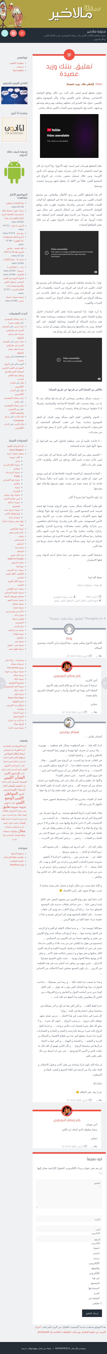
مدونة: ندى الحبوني (15, 570)
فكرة (25, 819)
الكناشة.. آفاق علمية (15, 574)
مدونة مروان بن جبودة (14, 671)
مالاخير (17, 483)
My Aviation (18, 70)
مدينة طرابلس (18, 827)
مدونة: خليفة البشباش (14, 592)
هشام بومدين (69, 732)
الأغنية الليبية (13, 757)
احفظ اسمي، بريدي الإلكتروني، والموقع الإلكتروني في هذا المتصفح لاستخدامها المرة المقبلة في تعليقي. (93, 1276)
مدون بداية (19, 615)
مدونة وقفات (18, 634)
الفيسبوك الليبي (13, 782)
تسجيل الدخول (17, 853)
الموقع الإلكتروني (95, 1241)
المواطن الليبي (66, 600)
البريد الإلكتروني (95, 1233)
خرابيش (20, 543)
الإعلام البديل (13, 762)
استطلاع (22, 757)
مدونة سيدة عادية (16, 728)
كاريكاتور (8, 819)
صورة (4, 815)
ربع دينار (20, 233)
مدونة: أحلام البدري (11, 465)
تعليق (56, 600)
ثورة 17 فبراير (15, 811)
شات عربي (19, 326)
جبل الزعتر (19, 626)
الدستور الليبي (12, 773)
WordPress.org (17, 865)
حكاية (19, 815)
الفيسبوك (23, 782)
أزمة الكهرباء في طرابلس (14, 750)
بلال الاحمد (19, 416)
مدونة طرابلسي (17, 528)
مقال (21, 831)
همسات (20, 709)
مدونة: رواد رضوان (12, 495)
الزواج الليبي (92, 600)
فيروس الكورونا (17, 819)
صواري (17, 468)
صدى (17, 461)
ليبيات (22, 822)
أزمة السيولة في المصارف (14, 746)
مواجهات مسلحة (10, 831)
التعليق (97, 1185)
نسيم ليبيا (19, 547)
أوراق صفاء (19, 724)
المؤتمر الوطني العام (12, 786)
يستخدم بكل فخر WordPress (70, 1348)
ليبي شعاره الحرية (12, 498)
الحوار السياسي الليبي (14, 769)
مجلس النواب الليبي (10, 823)
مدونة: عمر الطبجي (15, 589)
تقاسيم (20, 577)
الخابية (21, 585)
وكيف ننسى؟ (13, 323)
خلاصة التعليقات (17, 861)
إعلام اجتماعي (11, 753)
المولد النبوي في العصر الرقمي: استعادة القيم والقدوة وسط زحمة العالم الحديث (13, 371)
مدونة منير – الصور (15, 645)
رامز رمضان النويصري (63, 597)
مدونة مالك (19, 679)
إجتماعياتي (19, 540)
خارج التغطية (18, 701)
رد (97, 656)
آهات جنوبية (15, 457)
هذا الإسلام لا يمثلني (15, 203)
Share (98, 84)
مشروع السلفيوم (16, 682)
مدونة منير (19, 641)
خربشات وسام (17, 664)
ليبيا (3, 818)
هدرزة (14, 839)
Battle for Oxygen (16, 558)
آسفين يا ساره (17, 225)
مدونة (17, 487)
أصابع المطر (18, 716)
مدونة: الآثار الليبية (16, 581)
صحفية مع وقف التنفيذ (14, 596)
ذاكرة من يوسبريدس (15, 611)
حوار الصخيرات (11, 815)
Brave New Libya (16, 697)
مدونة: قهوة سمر (16, 649)
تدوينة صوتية (18, 806)
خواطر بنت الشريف (15, 705)
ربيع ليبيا (20, 566)
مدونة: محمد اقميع (16, 600)
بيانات (13, 803)
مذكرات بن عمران (16, 720)
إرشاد (22, 753)
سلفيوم (20, 637)
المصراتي (19, 622)
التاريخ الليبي (15, 765)
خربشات (20, 67)
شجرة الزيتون (17, 562)
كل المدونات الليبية (15, 446)
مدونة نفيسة (18, 607)
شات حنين (19, 341)
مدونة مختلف (18, 604)
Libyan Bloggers (16, 450)
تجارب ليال (19, 690)
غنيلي (16, 401)
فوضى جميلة (18, 619)
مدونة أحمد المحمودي (14, 686)
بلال (22, 383)
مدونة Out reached (15, 667)
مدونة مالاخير (96, 31)
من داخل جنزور (17, 555)
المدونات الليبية (18, 789)
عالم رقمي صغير (16, 532)
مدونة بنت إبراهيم (16, 630)
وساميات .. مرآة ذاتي (14, 660)
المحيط (20, 551)
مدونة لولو (19, 694)
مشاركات (8, 827)
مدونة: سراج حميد (12, 510)
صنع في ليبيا (14, 517)
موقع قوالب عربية (30, 1348)
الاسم (97, 1219)
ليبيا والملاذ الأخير (12, 513)
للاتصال (20, 274)
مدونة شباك (18, 675)
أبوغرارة (16, 491)
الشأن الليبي (80, 600)
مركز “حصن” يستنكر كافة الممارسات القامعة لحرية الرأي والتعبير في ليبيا (13, 214)
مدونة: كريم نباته (13, 472)
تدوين (7, 802)
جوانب (21, 536)
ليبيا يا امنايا (19, 713)
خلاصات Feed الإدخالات (13, 857)
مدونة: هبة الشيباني (11, 480)
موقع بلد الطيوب (16, 63)
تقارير (24, 811)
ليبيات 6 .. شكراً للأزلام (14, 259)
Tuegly (17, 476)
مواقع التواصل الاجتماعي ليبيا (14, 835)
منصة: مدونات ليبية (15, 453)
